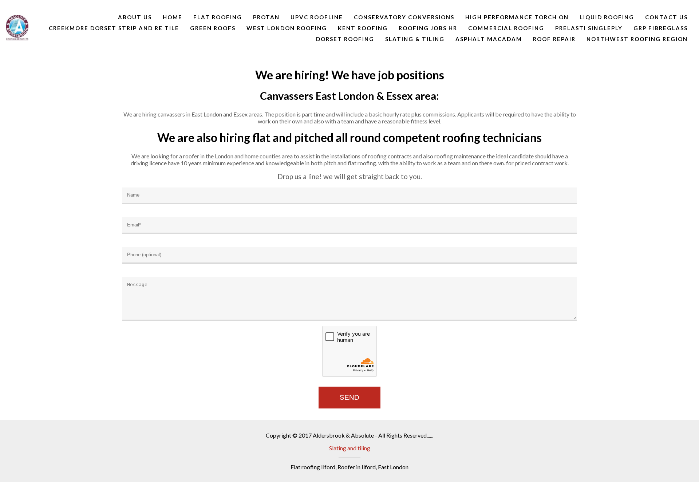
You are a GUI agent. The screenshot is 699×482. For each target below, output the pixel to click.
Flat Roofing (217, 17)
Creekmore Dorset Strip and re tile (114, 28)
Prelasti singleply (589, 28)
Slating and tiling (349, 448)
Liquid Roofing (607, 17)
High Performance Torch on (517, 17)
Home (172, 17)
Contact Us (666, 17)
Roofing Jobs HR (428, 28)
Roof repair (554, 39)
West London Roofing (286, 28)
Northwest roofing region (637, 39)
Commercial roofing (506, 28)
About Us (135, 17)
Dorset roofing (345, 39)
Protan (266, 17)
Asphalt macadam (488, 39)
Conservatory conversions (404, 17)
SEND (349, 397)
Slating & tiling (415, 39)
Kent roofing (363, 28)
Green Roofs (213, 28)
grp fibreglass (660, 28)
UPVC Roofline (317, 17)
